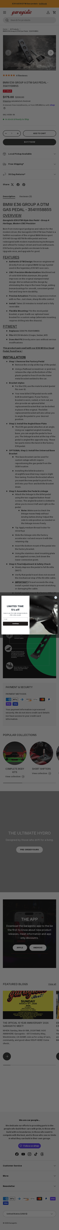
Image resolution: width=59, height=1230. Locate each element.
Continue (15, 624)
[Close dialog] (55, 597)
